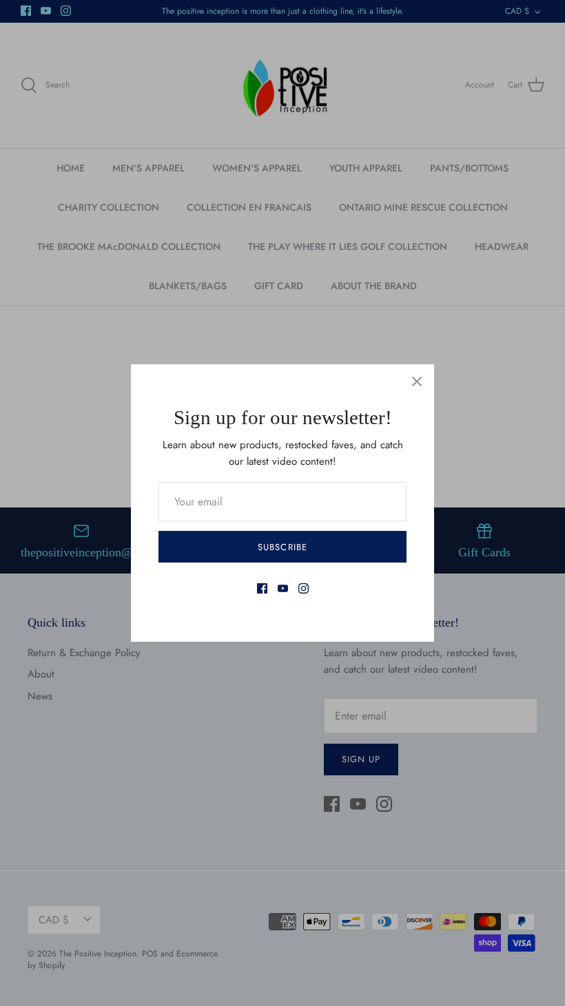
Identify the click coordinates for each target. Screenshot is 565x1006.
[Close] (417, 381)
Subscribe (282, 547)
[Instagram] (303, 588)
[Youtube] (283, 588)
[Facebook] (262, 588)
